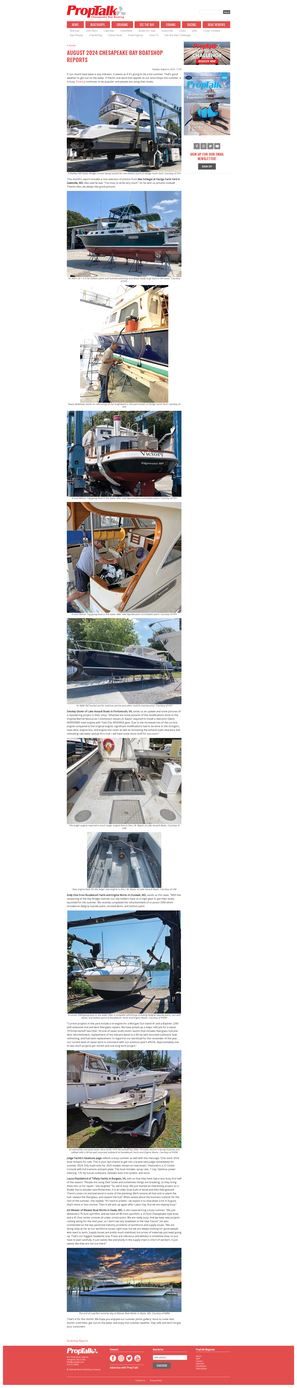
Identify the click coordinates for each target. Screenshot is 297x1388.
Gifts (194, 30)
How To (153, 35)
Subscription (201, 1368)
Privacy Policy (156, 1380)
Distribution (201, 1366)
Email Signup (135, 35)
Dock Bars (92, 30)
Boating (80, 81)
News (75, 24)
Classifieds (126, 30)
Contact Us (140, 1380)
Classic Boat (115, 35)
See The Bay (147, 24)
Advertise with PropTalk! (124, 1367)
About (198, 1356)
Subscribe (167, 30)
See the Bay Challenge (177, 35)
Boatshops (97, 24)
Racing (191, 24)
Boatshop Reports (77, 1340)
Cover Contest (211, 30)
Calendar (109, 30)
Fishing (170, 24)
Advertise (200, 1363)
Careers (199, 1361)
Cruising (122, 24)
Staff (198, 1358)
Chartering (95, 35)
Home (72, 45)
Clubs (182, 30)
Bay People (76, 35)
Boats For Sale (147, 30)
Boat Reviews (216, 24)
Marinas (75, 30)
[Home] (96, 12)
